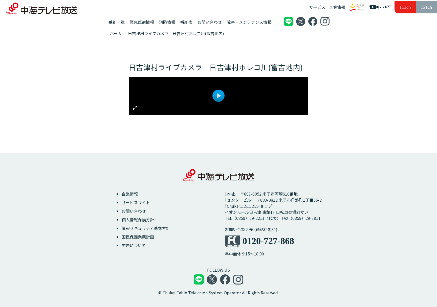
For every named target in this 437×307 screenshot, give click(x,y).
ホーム (116, 33)
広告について (134, 245)
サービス (317, 7)
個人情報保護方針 (138, 220)
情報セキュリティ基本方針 (146, 228)
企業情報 (337, 7)
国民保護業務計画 (138, 237)
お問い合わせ (134, 211)
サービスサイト (136, 202)
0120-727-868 (268, 241)
